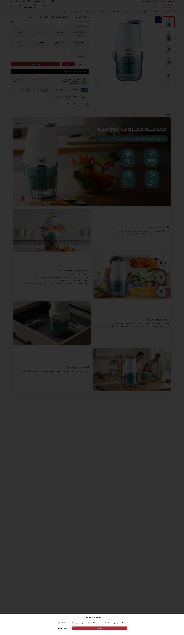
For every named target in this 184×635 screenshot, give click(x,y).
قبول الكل (100, 628)
